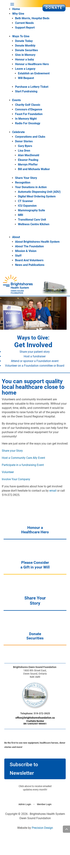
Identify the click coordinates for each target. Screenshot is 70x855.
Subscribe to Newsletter (24, 769)
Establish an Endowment (34, 73)
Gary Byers (25, 146)
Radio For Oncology (27, 123)
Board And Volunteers (29, 260)
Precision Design (42, 828)
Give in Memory (25, 55)
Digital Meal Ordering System (37, 196)
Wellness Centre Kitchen (33, 224)
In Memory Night (26, 118)
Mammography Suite (31, 210)
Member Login (44, 804)
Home (16, 9)
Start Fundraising (26, 91)
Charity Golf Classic (27, 104)
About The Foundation (29, 246)
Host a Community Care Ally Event (23, 458)
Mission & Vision (25, 251)
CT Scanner (25, 201)
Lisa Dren (24, 150)
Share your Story (12, 450)
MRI (20, 215)
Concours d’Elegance (28, 109)
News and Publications (29, 265)
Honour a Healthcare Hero (32, 64)
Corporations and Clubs (30, 136)
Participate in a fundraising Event (23, 465)
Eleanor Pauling (28, 160)
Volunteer (8, 472)
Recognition (22, 182)
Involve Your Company (16, 479)
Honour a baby (24, 59)
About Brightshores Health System (37, 241)
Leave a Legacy (25, 68)
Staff (18, 255)
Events (16, 100)
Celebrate (18, 132)
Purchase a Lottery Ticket (31, 86)
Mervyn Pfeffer (28, 164)
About (16, 237)
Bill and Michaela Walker (34, 169)
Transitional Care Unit (32, 219)
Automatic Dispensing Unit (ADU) (39, 191)
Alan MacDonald (28, 155)
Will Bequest (26, 78)
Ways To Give (20, 36)
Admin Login (24, 804)
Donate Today (24, 41)
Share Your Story (26, 178)
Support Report (25, 27)
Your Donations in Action (31, 187)
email (52, 490)
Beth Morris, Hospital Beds (32, 18)
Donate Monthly (25, 45)
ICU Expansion (27, 205)
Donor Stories (24, 141)
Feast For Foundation (29, 114)
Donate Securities (26, 50)
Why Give (18, 13)
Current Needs (24, 23)
